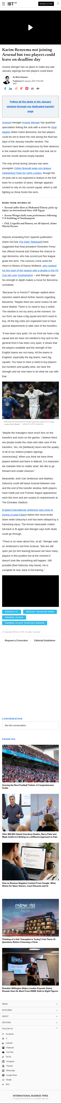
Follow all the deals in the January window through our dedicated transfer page (30, 106)
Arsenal (6, 122)
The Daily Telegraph (30, 241)
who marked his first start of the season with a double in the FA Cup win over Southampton (30, 270)
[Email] (32, 88)
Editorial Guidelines (44, 640)
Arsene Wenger (31, 122)
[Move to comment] (37, 88)
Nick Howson (22, 77)
